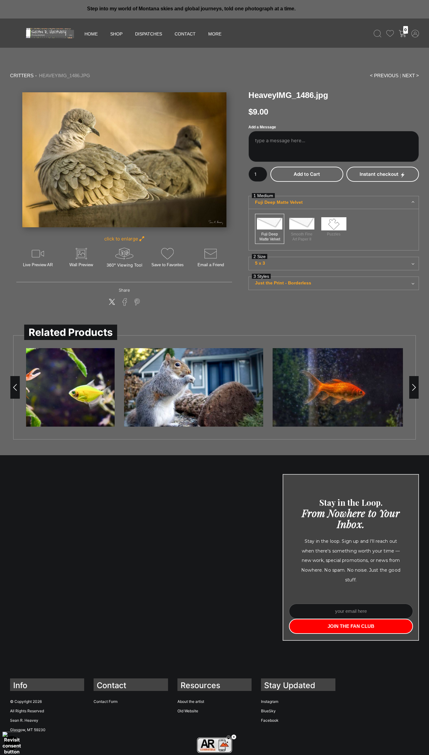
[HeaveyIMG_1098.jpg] (342, 387)
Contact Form (105, 701)
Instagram (269, 701)
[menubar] (395, 33)
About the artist (190, 701)
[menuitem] (377, 33)
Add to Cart (307, 174)
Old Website (187, 711)
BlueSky (268, 711)
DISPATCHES (148, 33)
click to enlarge (121, 239)
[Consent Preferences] (12, 743)
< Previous (384, 75)
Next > (410, 75)
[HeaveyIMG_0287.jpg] (193, 387)
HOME (91, 33)
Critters (22, 75)
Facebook (270, 720)
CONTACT (185, 33)
